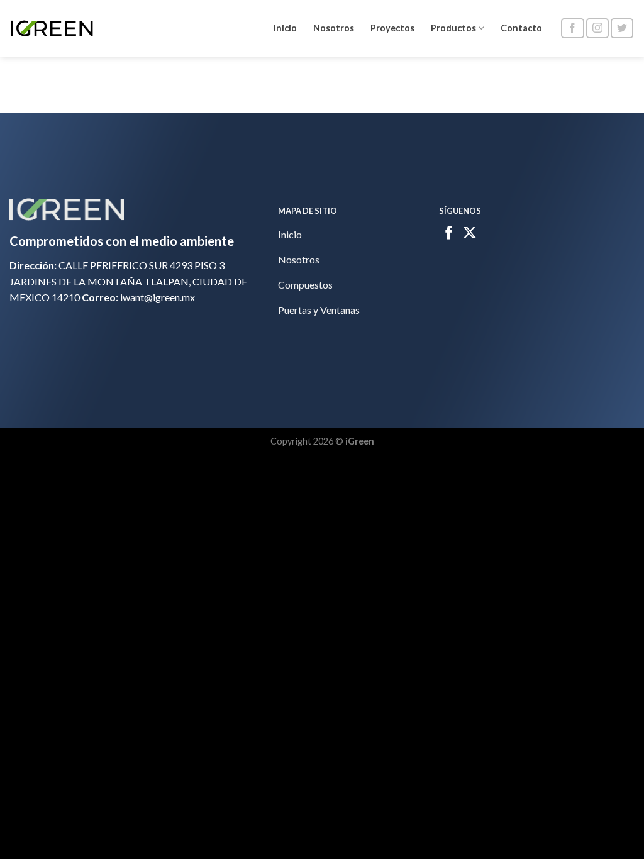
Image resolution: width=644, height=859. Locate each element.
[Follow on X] (470, 233)
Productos (453, 28)
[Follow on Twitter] (622, 28)
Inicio (285, 28)
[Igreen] (51, 28)
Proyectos (392, 28)
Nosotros (333, 28)
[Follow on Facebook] (572, 28)
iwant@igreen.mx (157, 297)
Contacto (521, 28)
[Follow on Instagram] (597, 28)
